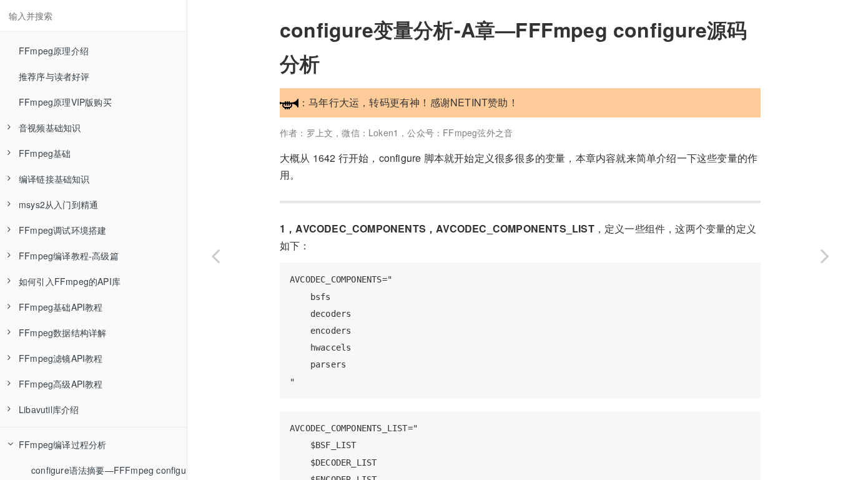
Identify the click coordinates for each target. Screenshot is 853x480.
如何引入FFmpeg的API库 (70, 281)
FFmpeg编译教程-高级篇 (69, 255)
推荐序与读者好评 (54, 76)
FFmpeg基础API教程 (61, 307)
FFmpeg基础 (45, 153)
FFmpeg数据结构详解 (62, 332)
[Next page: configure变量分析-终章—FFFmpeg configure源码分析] (825, 255)
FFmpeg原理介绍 (54, 50)
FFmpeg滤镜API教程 (61, 358)
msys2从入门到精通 (58, 204)
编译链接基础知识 (54, 178)
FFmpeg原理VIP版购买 (65, 102)
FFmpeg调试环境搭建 (62, 230)
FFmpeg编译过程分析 (62, 444)
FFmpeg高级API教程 (61, 384)
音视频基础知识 (50, 127)
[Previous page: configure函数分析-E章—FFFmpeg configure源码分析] (215, 255)
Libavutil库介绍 (49, 409)
